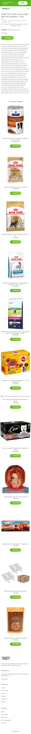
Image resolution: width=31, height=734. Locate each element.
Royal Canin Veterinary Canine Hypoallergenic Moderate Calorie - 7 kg (15, 283)
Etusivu (3, 19)
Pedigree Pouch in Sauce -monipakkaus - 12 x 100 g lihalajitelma (15, 381)
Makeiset (3, 696)
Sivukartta (3, 723)
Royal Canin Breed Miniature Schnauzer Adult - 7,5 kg (15, 235)
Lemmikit (10, 29)
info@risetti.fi (4, 679)
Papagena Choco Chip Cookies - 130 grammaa (15, 544)
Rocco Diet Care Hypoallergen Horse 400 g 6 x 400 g (15, 400)
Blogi (2, 711)
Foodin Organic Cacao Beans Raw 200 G (15, 638)
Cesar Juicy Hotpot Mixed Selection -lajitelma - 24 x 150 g (15, 448)
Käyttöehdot (4, 717)
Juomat (3, 687)
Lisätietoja (7, 37)
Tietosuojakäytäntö (6, 720)
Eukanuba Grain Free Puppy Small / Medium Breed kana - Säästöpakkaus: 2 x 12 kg (15, 332)
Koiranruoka (16, 29)
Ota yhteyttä (4, 714)
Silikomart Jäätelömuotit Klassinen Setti (15, 591)
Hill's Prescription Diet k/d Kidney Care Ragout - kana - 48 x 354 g (15, 139)
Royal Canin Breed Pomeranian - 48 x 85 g (15, 187)
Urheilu (3, 702)
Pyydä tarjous (23, 3)
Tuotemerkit (4, 699)
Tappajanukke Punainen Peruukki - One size (15, 497)
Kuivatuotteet (4, 690)
